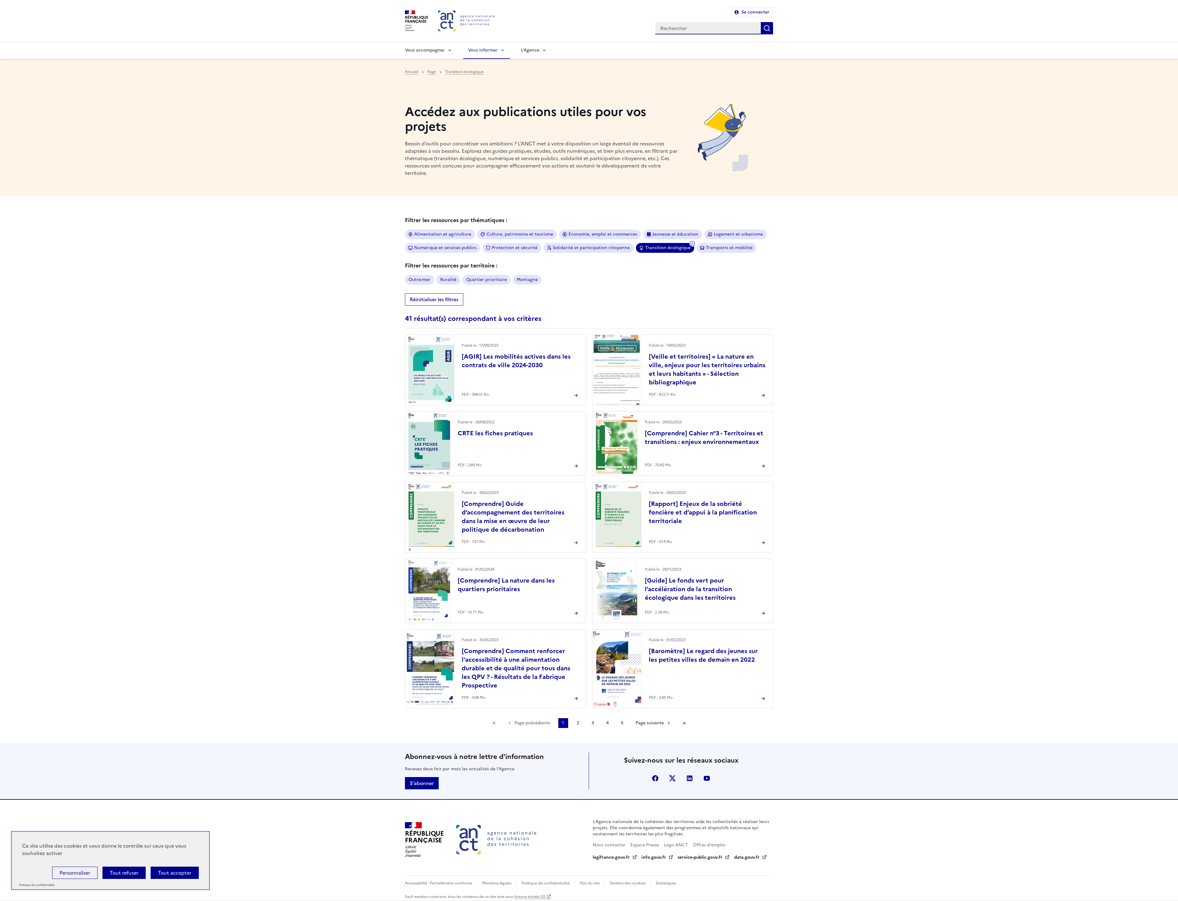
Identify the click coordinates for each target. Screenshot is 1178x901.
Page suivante (650, 723)
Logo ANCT (676, 845)
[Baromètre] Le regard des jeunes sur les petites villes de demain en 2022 (703, 655)
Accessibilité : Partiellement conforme (438, 883)
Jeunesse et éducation (675, 234)
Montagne (527, 279)
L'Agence (530, 50)
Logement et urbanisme (738, 234)
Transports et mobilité (729, 248)
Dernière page (684, 723)
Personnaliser (75, 872)
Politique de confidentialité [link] (37, 885)
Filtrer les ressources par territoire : (451, 265)
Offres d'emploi (709, 845)
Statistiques (666, 883)
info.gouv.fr (653, 857)
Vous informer (483, 50)
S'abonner (422, 783)
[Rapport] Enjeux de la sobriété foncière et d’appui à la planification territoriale (703, 512)
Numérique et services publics (445, 248)
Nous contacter (609, 845)
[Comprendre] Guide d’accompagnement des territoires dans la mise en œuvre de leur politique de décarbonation (513, 516)
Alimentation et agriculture (442, 234)
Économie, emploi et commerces (602, 234)
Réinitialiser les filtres (434, 299)
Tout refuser (124, 872)
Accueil (411, 72)
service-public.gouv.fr (700, 857)
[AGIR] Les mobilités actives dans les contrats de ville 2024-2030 (516, 361)
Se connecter (755, 12)
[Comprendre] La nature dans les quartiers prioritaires (506, 585)
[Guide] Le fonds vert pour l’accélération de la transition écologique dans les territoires (690, 589)
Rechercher (767, 28)
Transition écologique (464, 72)
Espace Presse (644, 845)
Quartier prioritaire (486, 279)
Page (431, 72)
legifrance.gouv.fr (611, 857)
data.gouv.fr (747, 857)
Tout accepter (174, 872)
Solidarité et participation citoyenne (591, 248)
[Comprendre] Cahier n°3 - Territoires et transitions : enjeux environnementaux (704, 437)
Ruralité (448, 279)
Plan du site (590, 883)
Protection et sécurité (514, 248)
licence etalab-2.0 (529, 896)
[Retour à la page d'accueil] (466, 20)
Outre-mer (419, 279)
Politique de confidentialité (546, 883)
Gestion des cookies (627, 883)
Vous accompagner (425, 50)
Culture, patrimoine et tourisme (520, 234)
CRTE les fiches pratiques (495, 433)
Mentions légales (496, 883)
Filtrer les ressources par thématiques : (456, 220)
